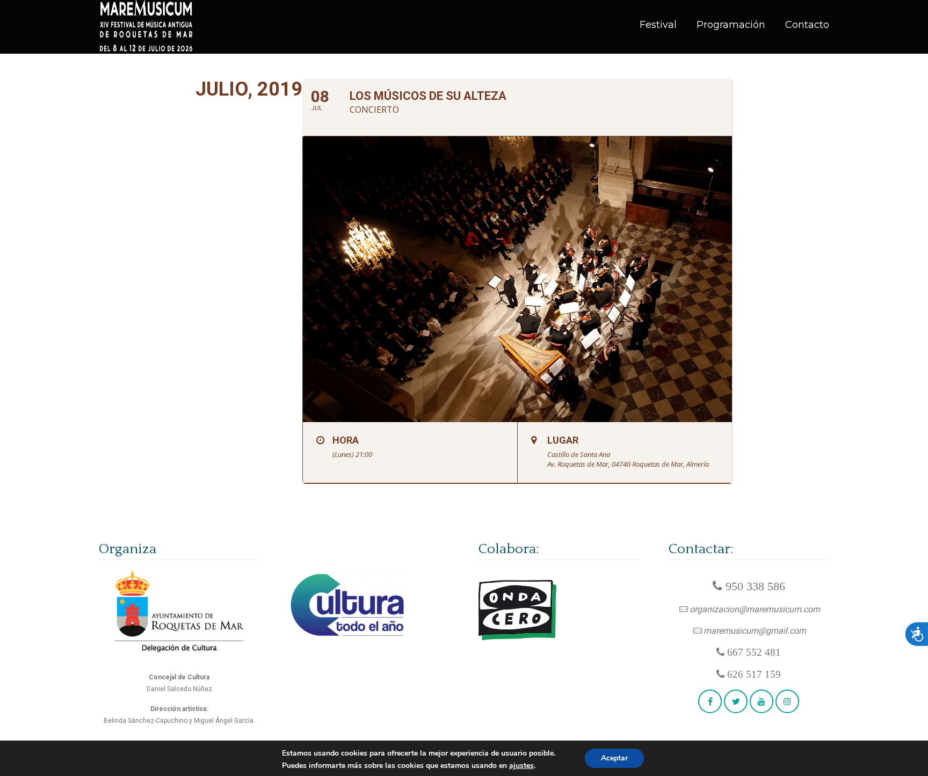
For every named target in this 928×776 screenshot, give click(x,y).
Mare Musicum (146, 26)
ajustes (521, 766)
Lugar (562, 440)
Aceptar (614, 758)
